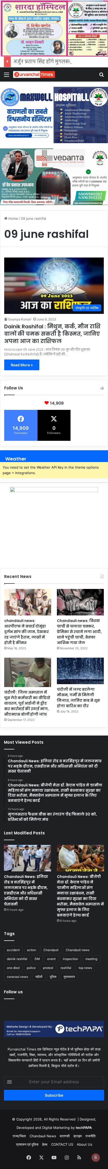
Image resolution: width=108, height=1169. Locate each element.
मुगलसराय (69, 977)
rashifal (66, 968)
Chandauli (51, 950)
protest (48, 968)
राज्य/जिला (19, 1136)
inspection (70, 959)
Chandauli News (43, 1136)
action (31, 950)
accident (13, 950)
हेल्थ (44, 1144)
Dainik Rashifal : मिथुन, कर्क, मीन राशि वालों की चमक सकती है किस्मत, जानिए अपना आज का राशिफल (52, 334)
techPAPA (84, 1127)
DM (37, 959)
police (31, 968)
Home (12, 218)
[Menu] (6, 76)
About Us (84, 1144)
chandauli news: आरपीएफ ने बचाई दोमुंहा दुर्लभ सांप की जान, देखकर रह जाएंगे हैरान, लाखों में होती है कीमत (26, 631)
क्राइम (77, 1136)
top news (85, 968)
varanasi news (17, 977)
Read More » (22, 365)
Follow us (13, 992)
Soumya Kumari (19, 319)
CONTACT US (62, 1144)
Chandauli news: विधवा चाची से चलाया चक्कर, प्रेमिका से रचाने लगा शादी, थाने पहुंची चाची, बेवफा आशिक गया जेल (79, 631)
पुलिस (53, 977)
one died (13, 968)
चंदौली (38, 977)
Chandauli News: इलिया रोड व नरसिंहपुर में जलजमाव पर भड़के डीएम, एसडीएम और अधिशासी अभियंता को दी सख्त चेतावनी (26, 890)
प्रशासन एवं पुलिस (27, 1144)
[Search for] (101, 76)
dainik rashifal (17, 959)
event (51, 959)
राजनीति (90, 1136)
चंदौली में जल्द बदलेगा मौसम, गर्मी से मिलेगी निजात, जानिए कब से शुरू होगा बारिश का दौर (78, 698)
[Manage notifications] (95, 1157)
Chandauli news (77, 950)
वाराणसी (65, 1136)
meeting (91, 959)
